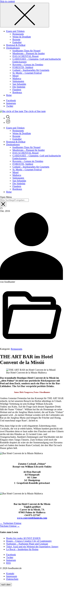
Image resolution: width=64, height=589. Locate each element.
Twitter (9, 106)
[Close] (24, 15)
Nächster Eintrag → (10, 526)
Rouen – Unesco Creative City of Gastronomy (29, 541)
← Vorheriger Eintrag (10, 523)
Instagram (11, 103)
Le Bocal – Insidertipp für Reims (22, 549)
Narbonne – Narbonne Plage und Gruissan (27, 543)
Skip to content (7, 1)
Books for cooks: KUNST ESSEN (23, 538)
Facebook (11, 100)
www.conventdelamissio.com (32, 518)
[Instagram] (8, 122)
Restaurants (16, 349)
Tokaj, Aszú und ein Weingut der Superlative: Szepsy (32, 546)
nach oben (6, 584)
